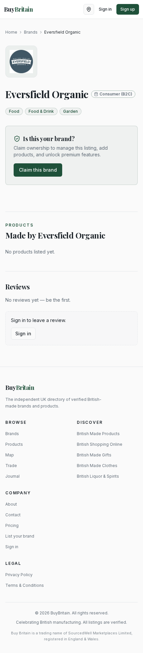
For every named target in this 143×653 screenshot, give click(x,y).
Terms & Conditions (24, 585)
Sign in (105, 9)
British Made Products (98, 433)
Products (14, 444)
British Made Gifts (94, 454)
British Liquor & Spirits (98, 476)
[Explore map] (88, 9)
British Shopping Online (99, 444)
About (11, 504)
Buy (19, 388)
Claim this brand (38, 170)
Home (11, 32)
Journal (12, 476)
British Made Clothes (97, 465)
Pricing (12, 525)
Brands (31, 32)
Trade (11, 465)
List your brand (19, 536)
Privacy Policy (19, 574)
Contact (13, 514)
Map (9, 454)
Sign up (127, 9)
